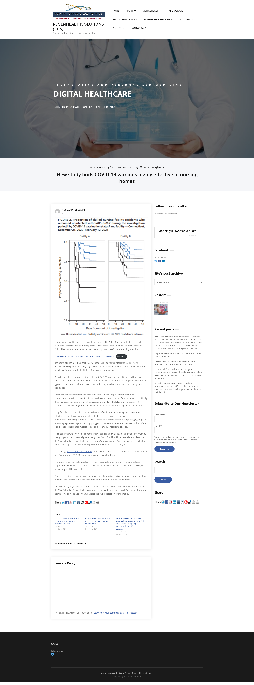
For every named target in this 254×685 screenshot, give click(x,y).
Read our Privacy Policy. (165, 442)
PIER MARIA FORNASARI (73, 210)
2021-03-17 (67, 213)
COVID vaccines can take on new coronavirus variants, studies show (97, 521)
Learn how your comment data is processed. (116, 612)
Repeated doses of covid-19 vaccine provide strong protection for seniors (67, 521)
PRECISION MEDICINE (124, 19)
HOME (116, 10)
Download (121, 356)
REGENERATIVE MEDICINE (157, 19)
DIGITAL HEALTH (151, 10)
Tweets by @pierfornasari (166, 213)
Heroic (142, 673)
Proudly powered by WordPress (114, 673)
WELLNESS (184, 19)
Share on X (193, 235)
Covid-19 (117, 28)
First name (159, 414)
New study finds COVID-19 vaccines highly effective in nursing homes (131, 167)
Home (93, 167)
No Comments (65, 543)
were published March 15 (79, 451)
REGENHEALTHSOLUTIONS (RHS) (78, 26)
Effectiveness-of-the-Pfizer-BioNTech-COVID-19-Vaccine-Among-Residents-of (84, 356)
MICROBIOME (176, 10)
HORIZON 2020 (138, 28)
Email (158, 425)
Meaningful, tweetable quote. (177, 231)
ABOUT (129, 10)
